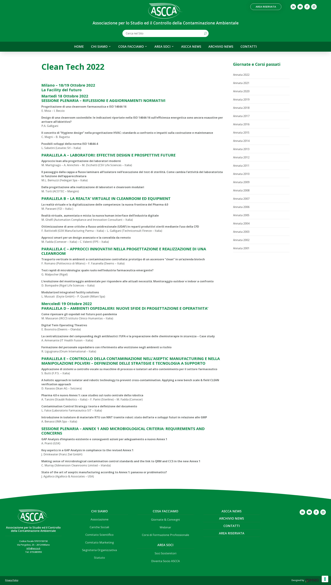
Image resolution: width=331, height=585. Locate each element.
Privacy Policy (11, 580)
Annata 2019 (241, 99)
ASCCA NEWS (191, 47)
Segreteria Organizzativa (99, 550)
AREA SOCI (162, 47)
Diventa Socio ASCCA (165, 561)
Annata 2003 (241, 232)
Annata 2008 (241, 190)
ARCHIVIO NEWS (220, 47)
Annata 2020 (241, 91)
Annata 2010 (241, 174)
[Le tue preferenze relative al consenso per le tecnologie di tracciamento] (325, 579)
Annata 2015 (241, 132)
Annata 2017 (241, 116)
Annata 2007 (241, 199)
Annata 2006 (241, 207)
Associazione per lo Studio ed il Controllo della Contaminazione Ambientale (33, 529)
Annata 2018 (241, 108)
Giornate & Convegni (165, 519)
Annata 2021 (241, 83)
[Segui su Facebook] (307, 6)
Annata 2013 (241, 149)
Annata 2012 (241, 157)
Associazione (99, 519)
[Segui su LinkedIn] (293, 6)
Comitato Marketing (99, 542)
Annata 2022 (241, 75)
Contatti (231, 526)
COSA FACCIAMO (131, 47)
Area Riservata (266, 6)
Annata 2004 (241, 223)
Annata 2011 (241, 166)
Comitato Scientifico (99, 535)
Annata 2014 (241, 141)
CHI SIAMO (99, 47)
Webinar (165, 527)
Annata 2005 (241, 215)
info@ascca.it (33, 548)
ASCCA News (232, 511)
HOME (79, 47)
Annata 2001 (241, 248)
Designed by (298, 580)
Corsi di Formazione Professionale (165, 535)
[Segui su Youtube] (300, 6)
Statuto (99, 558)
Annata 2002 (241, 240)
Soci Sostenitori (165, 553)
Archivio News (231, 518)
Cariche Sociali (99, 527)
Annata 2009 (241, 182)
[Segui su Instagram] (314, 6)
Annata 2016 (241, 124)
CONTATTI (248, 47)
